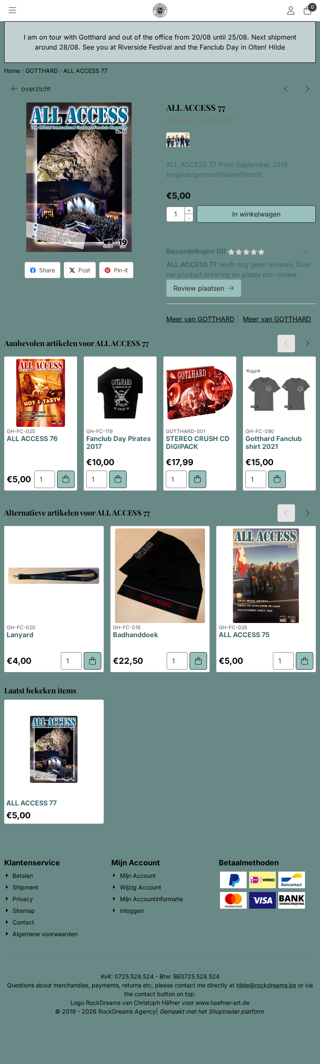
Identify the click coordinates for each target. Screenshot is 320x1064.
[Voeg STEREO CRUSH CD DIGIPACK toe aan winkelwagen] (197, 479)
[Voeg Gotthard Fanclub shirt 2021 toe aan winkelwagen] (277, 479)
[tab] (241, 251)
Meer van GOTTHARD (200, 319)
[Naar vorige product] (286, 88)
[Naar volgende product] (307, 88)
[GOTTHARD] (178, 144)
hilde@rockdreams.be (266, 985)
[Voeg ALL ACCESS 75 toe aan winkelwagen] (304, 661)
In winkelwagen (256, 214)
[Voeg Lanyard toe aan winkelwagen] (92, 661)
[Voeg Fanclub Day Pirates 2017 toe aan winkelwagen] (118, 479)
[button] (12, 10)
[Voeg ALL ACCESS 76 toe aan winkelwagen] (66, 479)
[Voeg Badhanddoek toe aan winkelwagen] (198, 661)
